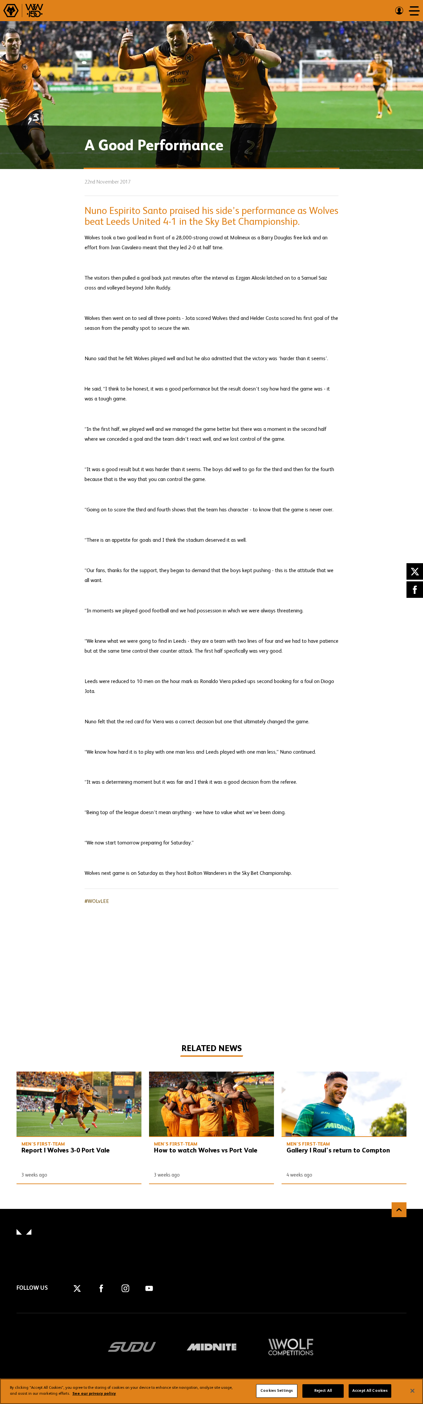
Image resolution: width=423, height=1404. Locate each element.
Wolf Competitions (291, 1346)
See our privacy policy (94, 1394)
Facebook (414, 589)
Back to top (399, 1209)
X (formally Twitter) (414, 571)
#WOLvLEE (97, 901)
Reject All (323, 1391)
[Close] (412, 1391)
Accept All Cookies (370, 1391)
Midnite (211, 1346)
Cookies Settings (276, 1391)
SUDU (132, 1346)
